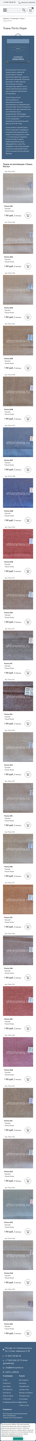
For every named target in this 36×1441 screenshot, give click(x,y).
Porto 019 (8, 1019)
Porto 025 (8, 1324)
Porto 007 (8, 460)
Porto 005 (8, 359)
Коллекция (18, 58)
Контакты (7, 1393)
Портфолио (7, 1389)
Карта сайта (8, 1396)
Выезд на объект (26, 1393)
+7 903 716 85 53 (9, 2)
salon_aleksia (12, 1372)
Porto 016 (8, 867)
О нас (5, 1380)
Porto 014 (8, 765)
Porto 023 (8, 1222)
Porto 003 (8, 308)
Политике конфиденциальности (11, 1436)
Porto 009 (8, 562)
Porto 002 (8, 257)
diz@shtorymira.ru (15, 1368)
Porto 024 (8, 1273)
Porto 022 (8, 1171)
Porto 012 (8, 714)
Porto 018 (8, 968)
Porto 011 (8, 663)
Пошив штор (24, 1396)
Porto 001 (8, 206)
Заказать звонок (28, 2)
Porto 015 (8, 816)
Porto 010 (8, 613)
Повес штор (24, 1405)
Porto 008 (8, 511)
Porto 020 (8, 1070)
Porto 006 (8, 409)
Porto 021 (8, 1121)
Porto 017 (8, 917)
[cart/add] (28, 215)
